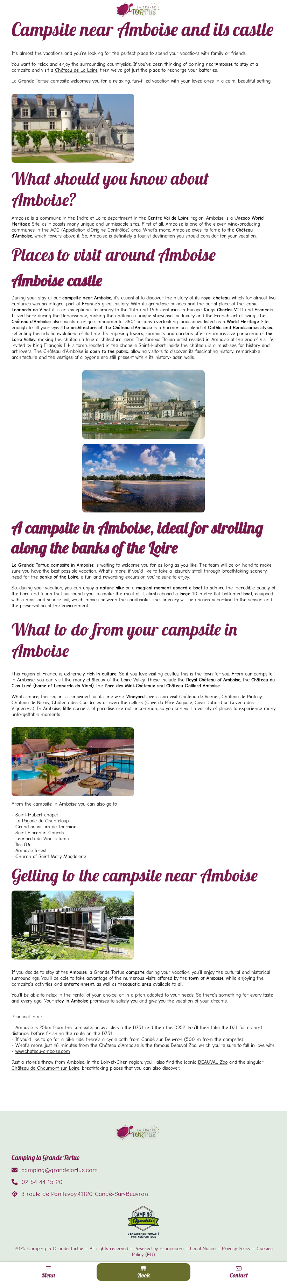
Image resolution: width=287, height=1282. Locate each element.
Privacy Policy (236, 1249)
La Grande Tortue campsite (40, 81)
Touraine (67, 827)
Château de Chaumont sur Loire (45, 1068)
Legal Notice (203, 1249)
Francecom (172, 1249)
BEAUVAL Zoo (212, 1062)
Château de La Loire (76, 70)
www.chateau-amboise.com (42, 1051)
